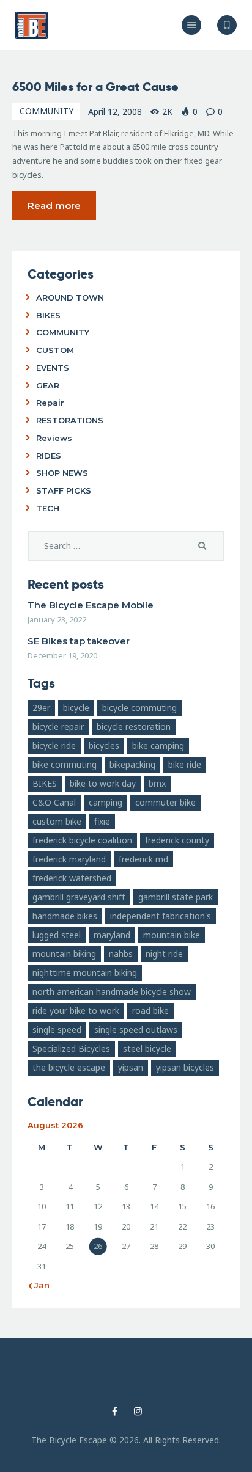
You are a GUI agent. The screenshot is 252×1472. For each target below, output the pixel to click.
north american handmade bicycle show (111, 991)
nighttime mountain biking (84, 972)
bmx (157, 783)
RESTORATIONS (69, 420)
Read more (54, 205)
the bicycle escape (68, 1067)
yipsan (130, 1067)
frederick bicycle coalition (82, 840)
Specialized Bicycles (71, 1048)
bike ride (184, 764)
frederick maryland (69, 859)
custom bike (56, 821)
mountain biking (64, 954)
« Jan (39, 1285)
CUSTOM (55, 350)
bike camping (158, 745)
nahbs (121, 954)
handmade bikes (64, 916)
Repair (50, 402)
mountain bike (171, 935)
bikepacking (132, 764)
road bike (150, 1010)
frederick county (177, 840)
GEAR (47, 385)
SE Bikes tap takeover (79, 641)
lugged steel (56, 935)
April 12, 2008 (115, 111)
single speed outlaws (135, 1029)
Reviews (54, 438)
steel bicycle (147, 1048)
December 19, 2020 (62, 655)
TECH (47, 508)
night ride (164, 954)
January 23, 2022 (57, 619)
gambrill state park (175, 897)
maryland (112, 935)
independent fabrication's (160, 916)
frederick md (143, 859)
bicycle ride (54, 745)
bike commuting (64, 764)
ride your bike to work (75, 1010)
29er (41, 707)
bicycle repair (58, 726)
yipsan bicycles (185, 1067)
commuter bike (165, 802)
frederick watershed (71, 878)
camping (105, 802)
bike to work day (103, 783)
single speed (56, 1029)
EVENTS (52, 368)
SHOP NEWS (62, 473)
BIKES (48, 315)
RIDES (48, 456)
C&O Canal (54, 802)
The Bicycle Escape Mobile (91, 605)
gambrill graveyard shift (78, 897)
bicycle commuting (139, 707)
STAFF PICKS (63, 490)
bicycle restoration (134, 726)
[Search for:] (126, 546)
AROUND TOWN (70, 297)
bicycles (104, 745)
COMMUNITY (46, 111)
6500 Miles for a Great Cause (95, 87)
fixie (102, 821)
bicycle (76, 707)
